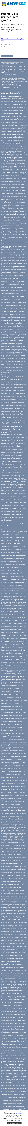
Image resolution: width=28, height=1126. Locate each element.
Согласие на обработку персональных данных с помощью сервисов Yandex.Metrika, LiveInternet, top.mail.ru (13, 71)
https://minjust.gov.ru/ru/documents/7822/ (12, 524)
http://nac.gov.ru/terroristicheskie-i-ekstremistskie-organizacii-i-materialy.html (13, 421)
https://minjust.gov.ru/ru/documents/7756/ (12, 242)
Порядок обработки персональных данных (12, 62)
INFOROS (14, 87)
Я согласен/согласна (14, 1123)
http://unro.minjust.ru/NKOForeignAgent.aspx (12, 370)
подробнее (19, 1113)
